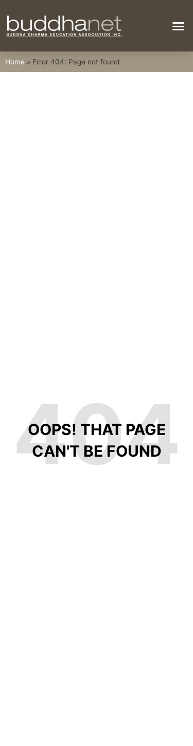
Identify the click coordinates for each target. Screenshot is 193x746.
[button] (178, 26)
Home (15, 62)
